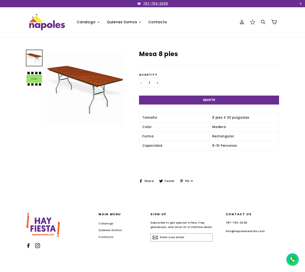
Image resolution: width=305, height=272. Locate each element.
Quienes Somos (122, 22)
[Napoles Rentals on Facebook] (28, 245)
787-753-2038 (155, 3)
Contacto (157, 22)
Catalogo (86, 22)
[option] (85, 88)
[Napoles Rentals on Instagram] (37, 245)
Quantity (148, 74)
